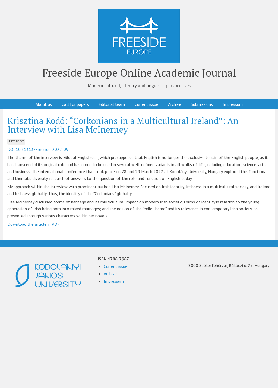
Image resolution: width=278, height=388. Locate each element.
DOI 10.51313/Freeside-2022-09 (37, 149)
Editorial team (112, 104)
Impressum (233, 104)
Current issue (146, 104)
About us (44, 104)
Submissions (202, 104)
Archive (174, 104)
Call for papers (75, 104)
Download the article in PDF (33, 224)
